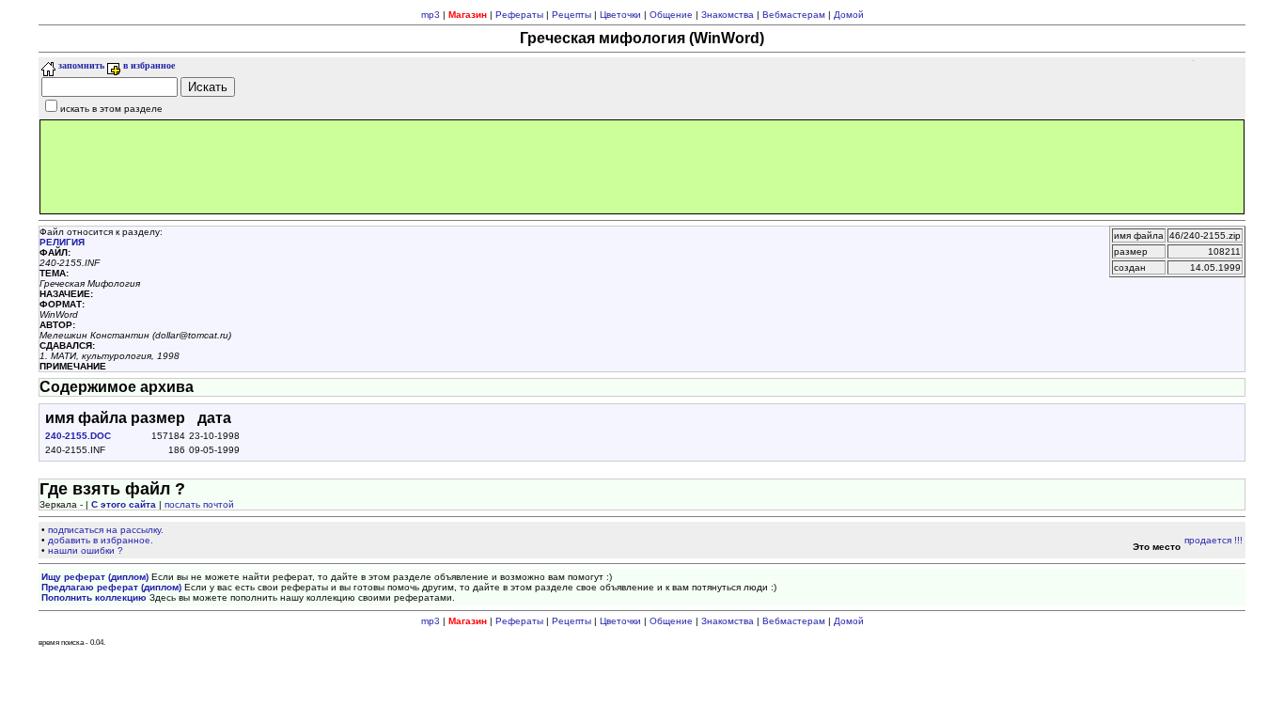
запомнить (79, 65)
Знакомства (727, 14)
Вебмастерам (793, 14)
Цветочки (620, 14)
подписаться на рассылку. (106, 530)
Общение (671, 14)
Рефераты (519, 14)
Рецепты (571, 14)
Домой (849, 14)
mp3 (430, 14)
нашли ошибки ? (85, 550)
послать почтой (199, 504)
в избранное (147, 65)
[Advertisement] (642, 166)
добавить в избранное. (100, 540)
